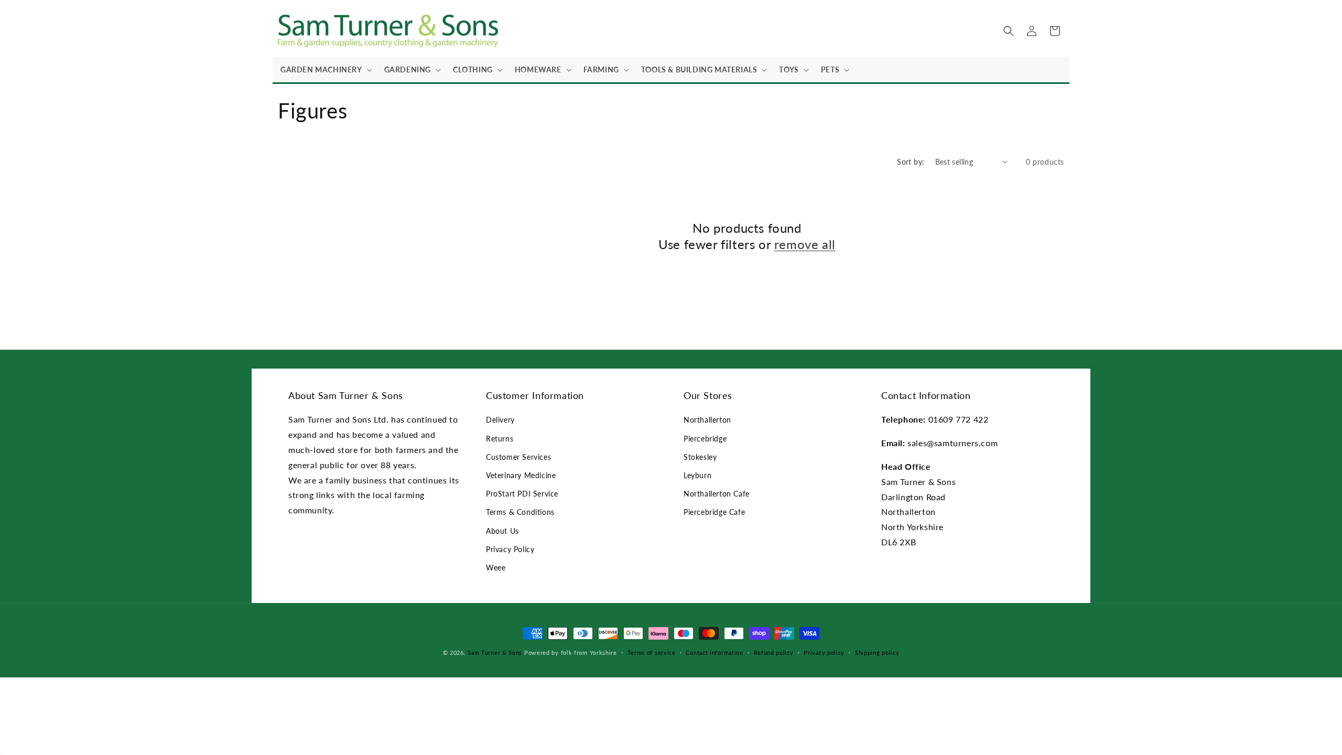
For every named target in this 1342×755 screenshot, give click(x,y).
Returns (499, 438)
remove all (805, 244)
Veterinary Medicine (521, 475)
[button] (324, 69)
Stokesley (700, 456)
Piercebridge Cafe (714, 512)
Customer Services (518, 456)
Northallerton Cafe (717, 493)
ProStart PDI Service (522, 493)
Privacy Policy (510, 549)
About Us (502, 530)
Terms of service (651, 652)
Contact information (714, 652)
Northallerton (707, 419)
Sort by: (910, 161)
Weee (495, 567)
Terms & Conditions (520, 512)
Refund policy (774, 652)
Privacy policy (824, 652)
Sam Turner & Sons (495, 652)
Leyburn (697, 475)
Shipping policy (877, 652)
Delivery (500, 419)
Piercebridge (705, 438)
